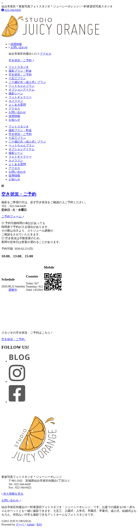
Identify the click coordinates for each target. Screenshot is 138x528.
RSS (39, 524)
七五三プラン (17, 78)
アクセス (45, 53)
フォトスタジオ (19, 67)
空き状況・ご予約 (21, 60)
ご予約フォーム (12, 216)
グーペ (20, 524)
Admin (30, 524)
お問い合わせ (19, 47)
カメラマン (16, 101)
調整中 (13, 289)
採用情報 (16, 44)
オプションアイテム (21, 89)
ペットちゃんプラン (21, 85)
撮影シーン (16, 93)
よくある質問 (17, 104)
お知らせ (14, 119)
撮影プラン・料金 (20, 70)
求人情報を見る (13, 493)
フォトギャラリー (20, 97)
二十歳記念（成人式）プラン (27, 82)
